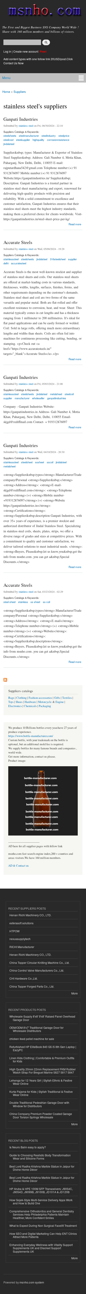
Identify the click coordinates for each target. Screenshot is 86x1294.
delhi (5, 263)
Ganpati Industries (20, 119)
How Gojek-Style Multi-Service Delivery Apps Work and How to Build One (40, 1201)
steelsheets (27, 259)
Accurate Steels (17, 242)
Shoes (19, 702)
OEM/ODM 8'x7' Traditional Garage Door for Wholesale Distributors (36, 1029)
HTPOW (14, 931)
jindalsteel (8, 144)
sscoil (50, 462)
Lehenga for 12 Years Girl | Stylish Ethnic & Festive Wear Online (40, 1081)
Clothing (21, 698)
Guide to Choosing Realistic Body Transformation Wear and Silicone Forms (40, 1156)
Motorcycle (45, 702)
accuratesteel (18, 263)
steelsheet (27, 462)
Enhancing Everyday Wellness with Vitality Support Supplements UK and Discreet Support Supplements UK (41, 1248)
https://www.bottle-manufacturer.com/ (30, 736)
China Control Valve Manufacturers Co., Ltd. (36, 970)
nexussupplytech (20, 939)
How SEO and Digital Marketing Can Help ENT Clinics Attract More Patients (43, 1235)
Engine (59, 702)
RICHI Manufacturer (21, 947)
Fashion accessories (40, 698)
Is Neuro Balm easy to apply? (27, 1147)
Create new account (26, 51)
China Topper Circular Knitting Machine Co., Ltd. (39, 962)
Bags (11, 698)
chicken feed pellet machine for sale (31, 1039)
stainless (23, 602)
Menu (6, 77)
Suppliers (20, 91)
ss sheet (35, 602)
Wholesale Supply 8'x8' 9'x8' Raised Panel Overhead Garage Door (42, 1017)
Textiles (67, 698)
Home (6, 91)
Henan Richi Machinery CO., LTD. (30, 915)
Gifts (57, 698)
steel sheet (9, 602)
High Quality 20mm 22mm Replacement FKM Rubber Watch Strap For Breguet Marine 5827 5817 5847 (42, 1070)
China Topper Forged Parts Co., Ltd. (31, 986)
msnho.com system (31, 1282)
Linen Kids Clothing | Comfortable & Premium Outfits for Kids (41, 1059)
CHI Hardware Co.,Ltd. (23, 978)
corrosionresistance (58, 140)
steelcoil (69, 394)
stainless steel (26, 125)
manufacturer (22, 398)
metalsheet (9, 466)
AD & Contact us (18, 866)
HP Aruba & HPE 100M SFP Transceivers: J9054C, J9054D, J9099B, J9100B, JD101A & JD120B (41, 1190)
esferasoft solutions (21, 923)
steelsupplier (23, 140)
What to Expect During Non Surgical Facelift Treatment (43, 1225)
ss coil (46, 602)
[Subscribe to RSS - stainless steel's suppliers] (5, 679)
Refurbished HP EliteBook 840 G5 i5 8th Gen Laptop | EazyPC (42, 1048)
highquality (38, 140)
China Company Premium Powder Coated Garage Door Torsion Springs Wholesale (40, 1115)
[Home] (43, 11)
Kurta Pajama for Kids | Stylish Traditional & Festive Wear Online (41, 1093)
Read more (75, 224)
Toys (11, 702)
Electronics (15, 706)
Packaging (45, 706)
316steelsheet (58, 259)
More (74, 993)
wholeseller (38, 398)
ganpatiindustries (56, 398)
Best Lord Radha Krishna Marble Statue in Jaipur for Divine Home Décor (41, 1167)
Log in (7, 51)
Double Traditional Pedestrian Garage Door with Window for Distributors (39, 1104)
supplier (72, 259)
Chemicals (30, 706)
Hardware (30, 702)
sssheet (39, 462)
